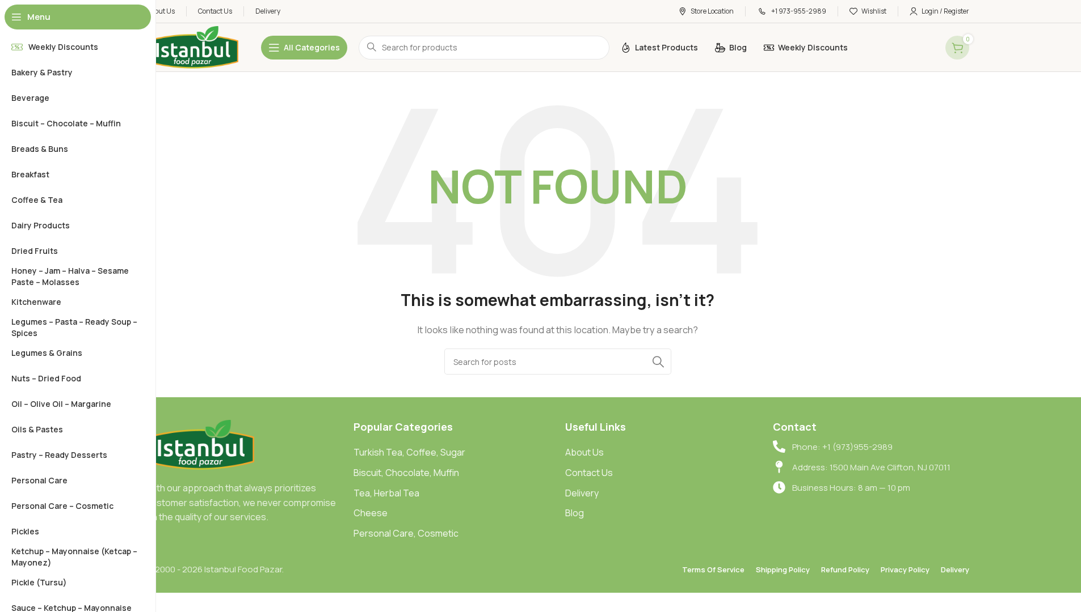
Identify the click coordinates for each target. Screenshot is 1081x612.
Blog (574, 513)
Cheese (371, 513)
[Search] (658, 361)
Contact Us (589, 472)
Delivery (582, 493)
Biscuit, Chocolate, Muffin (406, 472)
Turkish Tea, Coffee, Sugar (409, 452)
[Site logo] (192, 47)
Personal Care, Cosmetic (406, 533)
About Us (584, 452)
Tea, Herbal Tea (386, 493)
